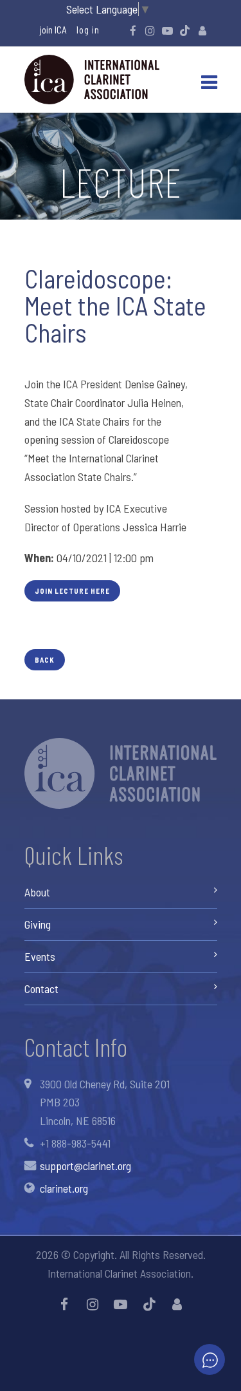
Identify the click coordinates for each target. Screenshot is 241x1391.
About (37, 892)
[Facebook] (133, 30)
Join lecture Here (72, 591)
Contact (41, 988)
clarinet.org (64, 1188)
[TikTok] (185, 30)
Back (45, 660)
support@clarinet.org (85, 1166)
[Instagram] (150, 30)
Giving (37, 924)
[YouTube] (168, 30)
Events (39, 956)
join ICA (53, 29)
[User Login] (202, 30)
